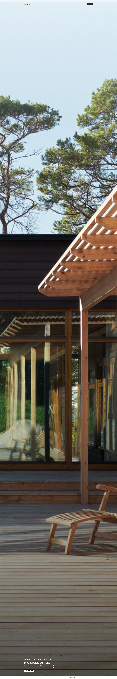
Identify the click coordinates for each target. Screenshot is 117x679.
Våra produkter (29, 670)
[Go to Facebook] (90, 1)
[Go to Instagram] (92, 1)
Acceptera (72, 677)
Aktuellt (84, 1)
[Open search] (25, 1)
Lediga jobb (80, 1)
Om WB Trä (75, 1)
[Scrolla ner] (58, 675)
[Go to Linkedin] (88, 1)
